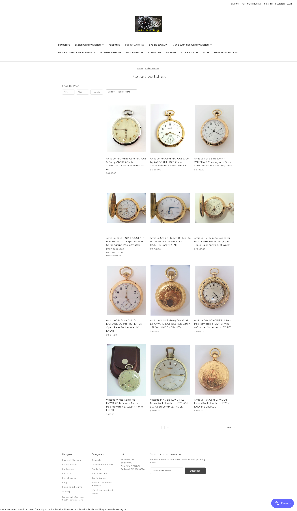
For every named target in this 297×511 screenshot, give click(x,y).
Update (97, 92)
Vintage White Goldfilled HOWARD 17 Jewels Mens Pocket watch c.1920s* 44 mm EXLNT (124, 405)
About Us (171, 52)
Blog (206, 52)
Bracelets (64, 44)
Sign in (268, 3)
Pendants (114, 44)
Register (280, 3)
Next (229, 427)
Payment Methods (110, 52)
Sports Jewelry (158, 44)
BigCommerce (78, 497)
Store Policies (189, 52)
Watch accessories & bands (75, 52)
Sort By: (111, 92)
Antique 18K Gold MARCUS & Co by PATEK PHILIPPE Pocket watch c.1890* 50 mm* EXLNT (169, 162)
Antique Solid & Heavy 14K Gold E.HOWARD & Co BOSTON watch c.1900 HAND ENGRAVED (170, 324)
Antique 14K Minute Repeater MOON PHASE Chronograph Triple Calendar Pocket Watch (212, 241)
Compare (125, 128)
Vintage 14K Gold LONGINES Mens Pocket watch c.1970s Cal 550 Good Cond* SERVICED (169, 403)
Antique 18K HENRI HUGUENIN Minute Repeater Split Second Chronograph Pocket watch (125, 241)
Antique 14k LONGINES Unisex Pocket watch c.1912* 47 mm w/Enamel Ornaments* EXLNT (212, 324)
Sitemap (66, 491)
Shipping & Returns (226, 52)
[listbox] (126, 92)
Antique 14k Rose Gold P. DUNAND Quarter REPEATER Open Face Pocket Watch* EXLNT (124, 325)
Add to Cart (126, 134)
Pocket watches (134, 44)
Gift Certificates (251, 3)
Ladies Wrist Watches (88, 44)
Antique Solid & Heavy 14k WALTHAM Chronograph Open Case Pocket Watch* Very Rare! (213, 162)
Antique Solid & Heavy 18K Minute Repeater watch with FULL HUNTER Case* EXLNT (170, 241)
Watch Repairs (134, 52)
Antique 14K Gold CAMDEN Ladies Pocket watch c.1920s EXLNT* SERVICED (211, 403)
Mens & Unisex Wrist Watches (190, 44)
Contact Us (154, 52)
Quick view (125, 123)
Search (235, 3)
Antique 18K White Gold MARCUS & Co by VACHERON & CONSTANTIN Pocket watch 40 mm (126, 164)
